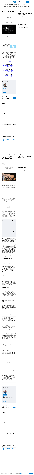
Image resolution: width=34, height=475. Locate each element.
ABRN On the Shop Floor (7, 6)
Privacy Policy (21, 473)
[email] (11, 22)
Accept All (31, 473)
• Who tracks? (11, 60)
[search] (3, 2)
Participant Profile (5, 60)
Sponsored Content (27, 6)
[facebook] (6, 22)
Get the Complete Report (13, 46)
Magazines (21, 6)
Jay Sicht (4, 395)
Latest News (17, 6)
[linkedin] (7, 22)
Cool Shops (13, 6)
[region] (17, 473)
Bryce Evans (9, 17)
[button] (2, 2)
